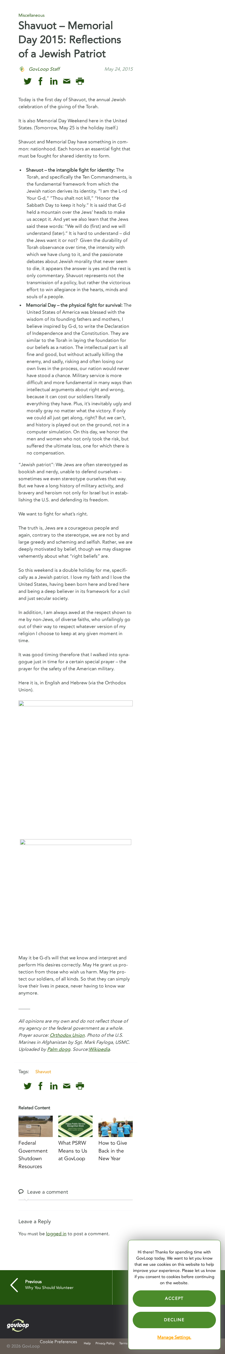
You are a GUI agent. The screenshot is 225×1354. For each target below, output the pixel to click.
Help (87, 1343)
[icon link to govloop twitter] (28, 81)
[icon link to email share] (67, 81)
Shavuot (43, 1072)
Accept (174, 1298)
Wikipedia (99, 1049)
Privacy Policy (105, 1343)
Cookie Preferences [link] (58, 1342)
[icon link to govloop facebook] (41, 81)
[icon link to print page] (80, 81)
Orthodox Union (67, 1035)
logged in (56, 1234)
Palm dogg (58, 1049)
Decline (174, 1320)
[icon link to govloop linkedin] (54, 81)
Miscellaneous (31, 15)
